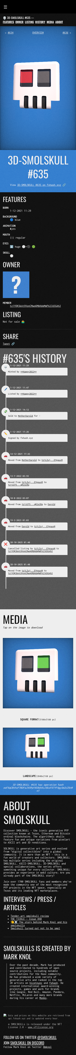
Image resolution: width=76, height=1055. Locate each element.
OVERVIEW (38, 32)
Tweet (6, 343)
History (40, 22)
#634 (10, 32)
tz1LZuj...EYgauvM (52, 460)
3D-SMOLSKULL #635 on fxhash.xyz (39, 184)
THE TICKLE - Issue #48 (26, 918)
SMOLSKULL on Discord (27, 1042)
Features (8, 22)
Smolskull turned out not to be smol (35, 928)
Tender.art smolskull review (30, 915)
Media (50, 22)
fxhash (53, 982)
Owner (19, 22)
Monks (42, 997)
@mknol (47, 1046)
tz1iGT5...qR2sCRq (18, 485)
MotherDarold (25, 416)
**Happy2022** (29, 371)
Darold (51, 504)
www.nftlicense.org (40, 1027)
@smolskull (47, 1037)
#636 (65, 32)
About (59, 22)
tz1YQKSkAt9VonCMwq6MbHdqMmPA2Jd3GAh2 (35, 305)
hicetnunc (36, 982)
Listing (29, 22)
